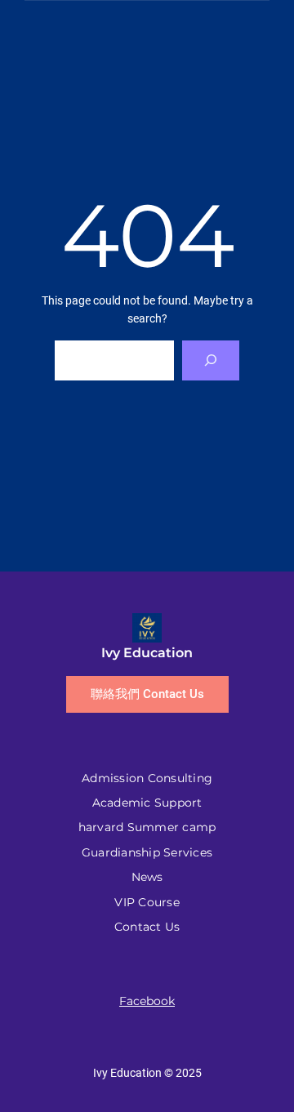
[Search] (211, 360)
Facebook (147, 1001)
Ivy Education (147, 653)
